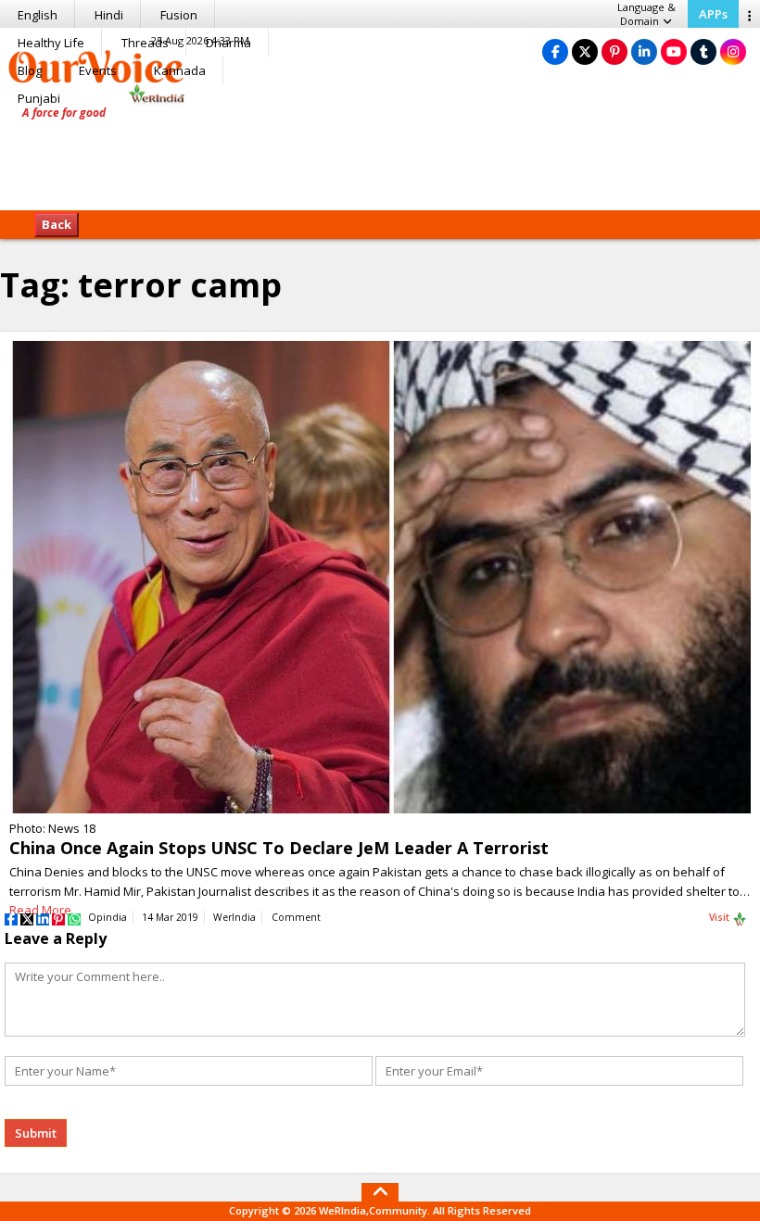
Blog (30, 70)
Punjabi (39, 98)
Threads (145, 42)
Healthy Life (51, 42)
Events (98, 70)
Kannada (180, 70)
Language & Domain (646, 14)
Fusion (178, 14)
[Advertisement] (380, 153)
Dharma (228, 42)
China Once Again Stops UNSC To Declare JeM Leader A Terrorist (279, 848)
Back (56, 224)
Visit (720, 917)
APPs (713, 14)
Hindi (109, 14)
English (37, 14)
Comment (296, 917)
